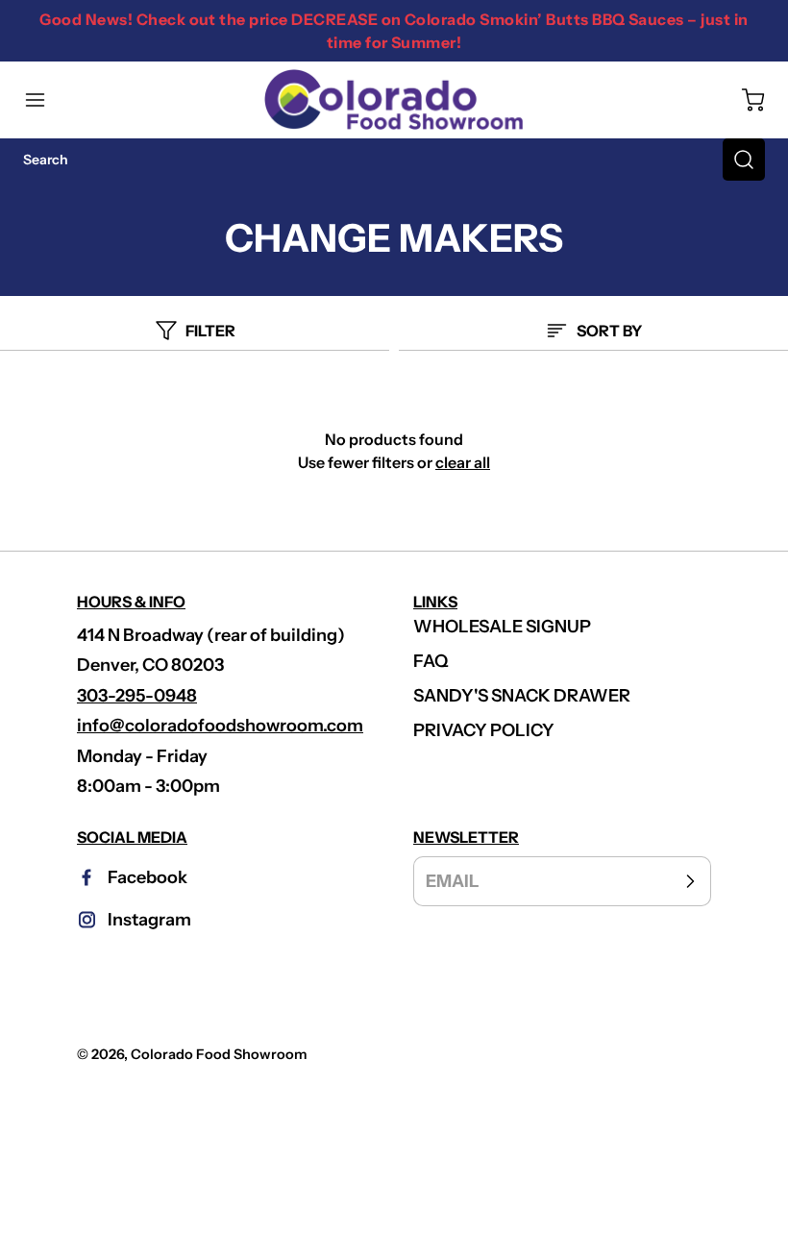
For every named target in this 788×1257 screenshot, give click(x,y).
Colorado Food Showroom (219, 1054)
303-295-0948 (137, 695)
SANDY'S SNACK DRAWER (521, 695)
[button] (44, 100)
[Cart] (744, 100)
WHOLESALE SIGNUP (502, 626)
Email (453, 880)
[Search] (744, 159)
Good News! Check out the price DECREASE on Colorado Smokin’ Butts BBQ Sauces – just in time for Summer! (393, 31)
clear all (462, 462)
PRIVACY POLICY (483, 730)
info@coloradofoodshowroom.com (220, 725)
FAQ (431, 661)
